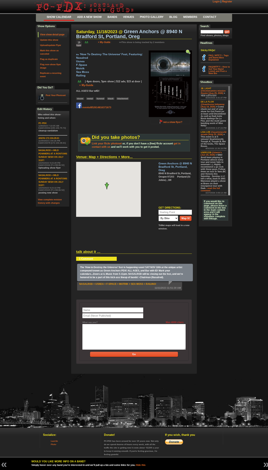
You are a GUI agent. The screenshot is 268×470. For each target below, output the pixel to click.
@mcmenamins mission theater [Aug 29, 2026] (213, 92)
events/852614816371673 (96, 107)
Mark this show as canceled (49, 52)
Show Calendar (59, 16)
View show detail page (52, 34)
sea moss (82, 72)
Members (190, 16)
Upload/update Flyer (50, 45)
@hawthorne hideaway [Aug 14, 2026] (212, 105)
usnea (80, 61)
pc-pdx (42, 123)
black (110, 98)
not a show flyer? (172, 122)
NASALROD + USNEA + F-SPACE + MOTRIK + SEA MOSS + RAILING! (117, 284)
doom (80, 98)
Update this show (49, 40)
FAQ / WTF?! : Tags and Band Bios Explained (219, 57)
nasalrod (82, 57)
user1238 (206, 152)
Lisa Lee (205, 132)
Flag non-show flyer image (50, 66)
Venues (128, 16)
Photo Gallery (151, 16)
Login (216, 1)
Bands (112, 16)
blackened (122, 98)
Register (227, 1)
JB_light (206, 88)
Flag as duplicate (49, 59)
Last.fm (54, 441)
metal (90, 98)
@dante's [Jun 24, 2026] (211, 153)
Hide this (141, 465)
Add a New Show (89, 16)
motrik (80, 68)
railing (81, 75)
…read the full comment (210, 189)
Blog (173, 16)
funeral (100, 98)
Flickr (53, 444)
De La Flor (207, 102)
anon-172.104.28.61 (48, 138)
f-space (81, 64)
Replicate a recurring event (50, 75)
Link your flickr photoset (107, 143)
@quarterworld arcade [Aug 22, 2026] (213, 133)
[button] (108, 186)
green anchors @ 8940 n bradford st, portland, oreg (129, 34)
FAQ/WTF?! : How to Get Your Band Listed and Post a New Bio (219, 70)
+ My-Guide (104, 42)
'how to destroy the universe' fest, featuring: (109, 54)
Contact (209, 16)
